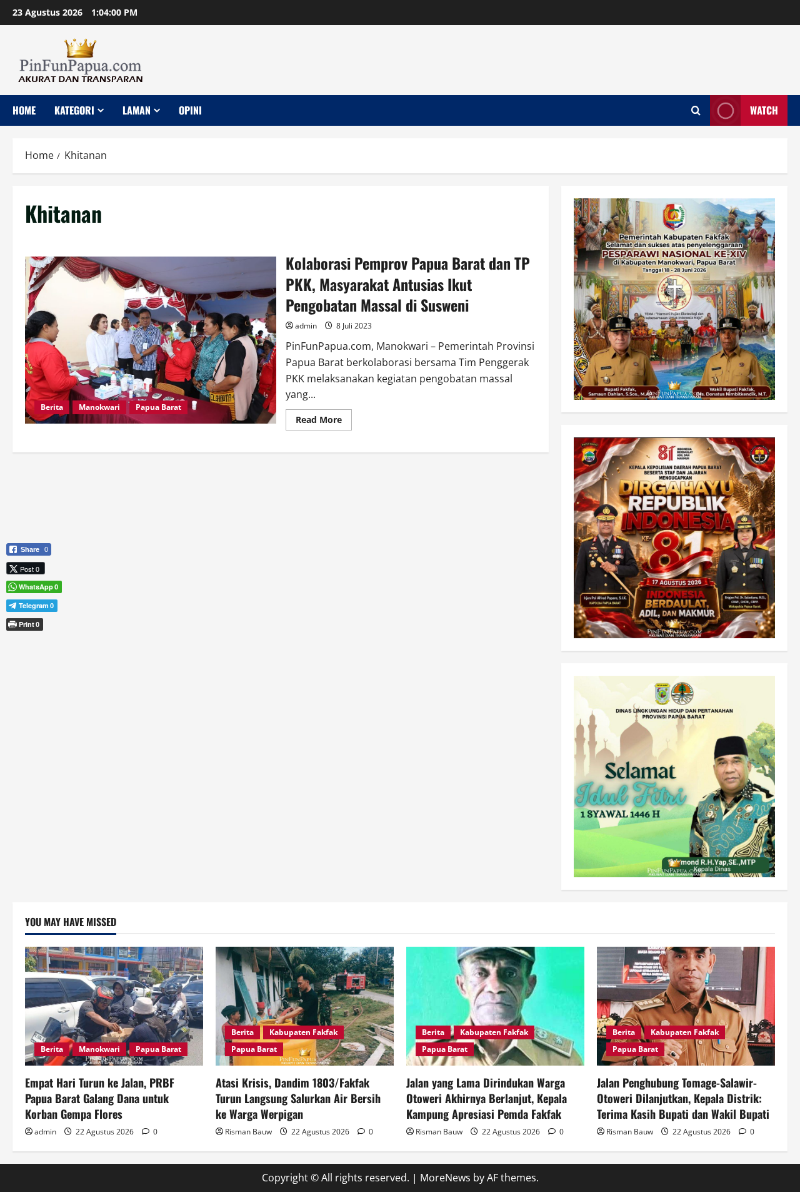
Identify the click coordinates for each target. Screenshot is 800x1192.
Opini (190, 110)
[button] (28, 645)
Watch (764, 110)
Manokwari (99, 407)
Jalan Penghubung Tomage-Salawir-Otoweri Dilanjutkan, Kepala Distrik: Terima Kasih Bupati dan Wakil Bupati (683, 1098)
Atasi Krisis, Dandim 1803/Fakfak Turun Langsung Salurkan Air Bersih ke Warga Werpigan (298, 1098)
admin (306, 325)
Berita (52, 407)
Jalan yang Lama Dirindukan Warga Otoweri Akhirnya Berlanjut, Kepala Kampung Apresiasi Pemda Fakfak (486, 1098)
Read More (324, 421)
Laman (136, 110)
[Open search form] (696, 110)
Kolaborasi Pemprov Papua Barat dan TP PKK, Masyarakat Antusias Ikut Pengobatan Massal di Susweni (150, 340)
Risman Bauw (248, 1131)
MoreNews (445, 1177)
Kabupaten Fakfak (303, 1032)
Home (24, 110)
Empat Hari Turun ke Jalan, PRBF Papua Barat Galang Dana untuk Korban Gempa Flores (99, 1098)
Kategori (74, 110)
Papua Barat (158, 407)
